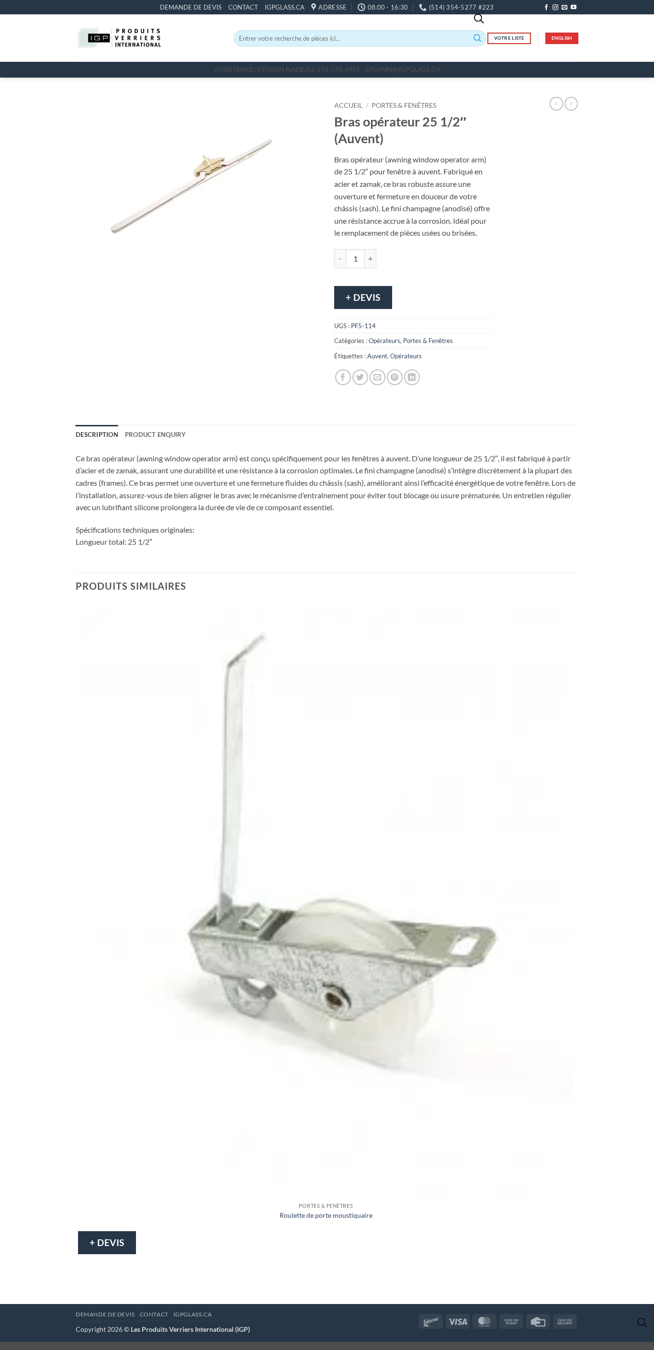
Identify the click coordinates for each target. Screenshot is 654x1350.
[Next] (111, 293)
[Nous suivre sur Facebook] (546, 7)
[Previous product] (571, 103)
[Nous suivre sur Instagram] (555, 7)
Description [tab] (97, 434)
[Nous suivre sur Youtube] (573, 7)
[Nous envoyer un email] (564, 7)
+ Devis (363, 297)
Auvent (377, 356)
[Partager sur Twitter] (360, 377)
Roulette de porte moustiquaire (326, 1215)
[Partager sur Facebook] (343, 377)
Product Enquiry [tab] (155, 434)
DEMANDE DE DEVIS (191, 7)
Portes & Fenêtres (404, 105)
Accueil (348, 105)
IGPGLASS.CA (284, 7)
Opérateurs (384, 340)
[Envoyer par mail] (377, 377)
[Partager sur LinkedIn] (412, 377)
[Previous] (85, 293)
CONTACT (243, 7)
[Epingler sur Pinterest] (395, 377)
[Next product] (556, 103)
